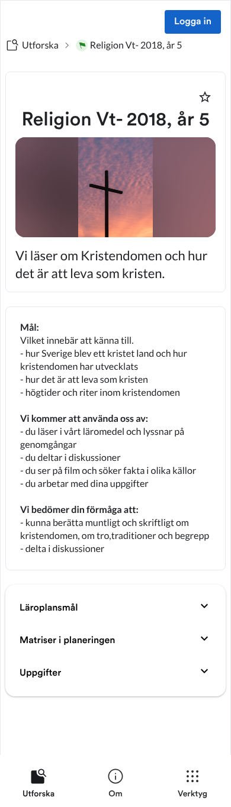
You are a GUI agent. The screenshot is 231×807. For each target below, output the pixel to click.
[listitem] (38, 786)
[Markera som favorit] (205, 97)
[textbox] (115, 438)
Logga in (192, 22)
